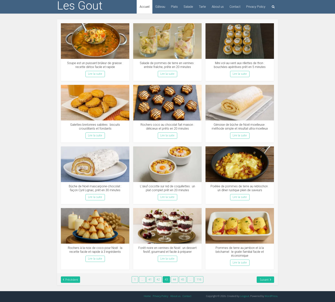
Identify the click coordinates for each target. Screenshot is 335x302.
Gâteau (160, 7)
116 (199, 279)
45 (182, 279)
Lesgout (244, 296)
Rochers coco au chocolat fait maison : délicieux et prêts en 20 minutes (167, 126)
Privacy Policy (255, 7)
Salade (188, 7)
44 (174, 279)
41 (150, 279)
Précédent (71, 279)
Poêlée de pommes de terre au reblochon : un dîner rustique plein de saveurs (240, 188)
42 (158, 279)
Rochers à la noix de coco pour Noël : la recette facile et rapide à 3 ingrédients (95, 250)
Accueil (144, 7)
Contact (235, 7)
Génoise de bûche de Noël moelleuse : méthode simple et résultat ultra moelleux (240, 126)
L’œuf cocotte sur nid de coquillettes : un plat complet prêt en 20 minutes (167, 188)
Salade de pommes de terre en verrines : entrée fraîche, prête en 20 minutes (167, 65)
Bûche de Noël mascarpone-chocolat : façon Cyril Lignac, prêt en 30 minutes (95, 188)
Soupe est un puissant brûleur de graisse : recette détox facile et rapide (95, 65)
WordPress (271, 296)
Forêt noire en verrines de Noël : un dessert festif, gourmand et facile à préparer (167, 250)
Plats (174, 7)
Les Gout (80, 5)
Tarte (202, 7)
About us (218, 7)
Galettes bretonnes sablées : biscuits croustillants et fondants (95, 126)
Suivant (264, 279)
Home (147, 296)
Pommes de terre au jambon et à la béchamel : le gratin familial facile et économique (240, 252)
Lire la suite (95, 74)
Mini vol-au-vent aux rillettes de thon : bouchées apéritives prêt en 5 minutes (240, 65)
